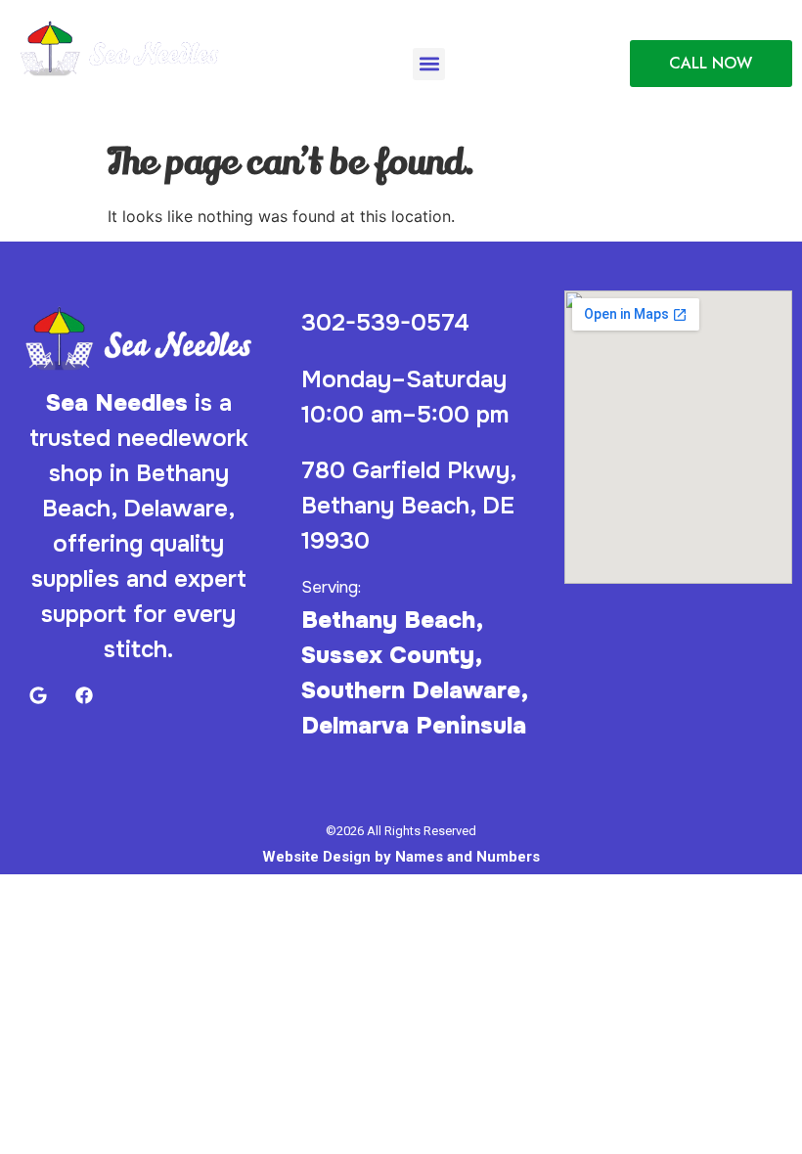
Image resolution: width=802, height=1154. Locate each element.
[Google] (32, 96)
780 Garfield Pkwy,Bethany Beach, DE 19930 (408, 505)
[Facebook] (75, 96)
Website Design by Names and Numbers (401, 857)
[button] (429, 64)
